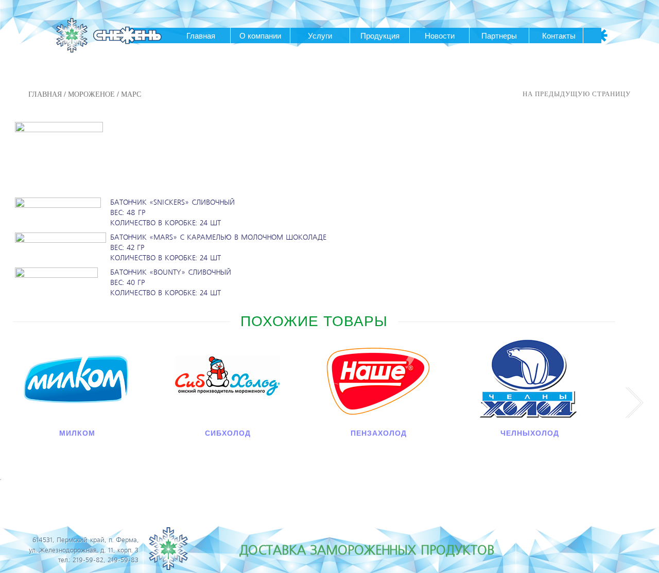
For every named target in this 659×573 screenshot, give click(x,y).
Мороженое (91, 94)
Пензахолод (379, 433)
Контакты (559, 35)
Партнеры (499, 35)
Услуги (320, 35)
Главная (200, 35)
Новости (440, 35)
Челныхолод (529, 433)
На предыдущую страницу (577, 93)
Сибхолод (228, 433)
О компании (260, 35)
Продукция (380, 35)
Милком (77, 433)
